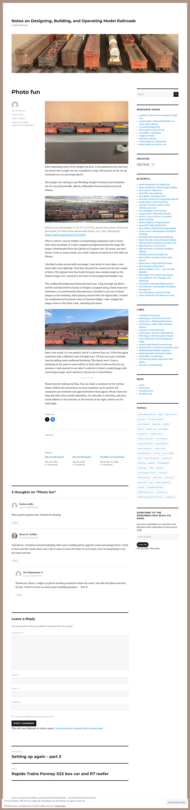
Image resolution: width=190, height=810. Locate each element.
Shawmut (169, 477)
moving (156, 453)
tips (151, 482)
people (151, 463)
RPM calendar (144, 477)
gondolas (163, 429)
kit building (161, 439)
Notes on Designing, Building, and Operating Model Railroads (74, 20)
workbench (170, 497)
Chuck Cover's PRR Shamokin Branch (155, 321)
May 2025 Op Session (54, 457)
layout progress (145, 448)
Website (16, 702)
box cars (141, 419)
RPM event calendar (147, 139)
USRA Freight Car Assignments (152, 141)
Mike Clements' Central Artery (152, 246)
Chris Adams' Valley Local (150, 190)
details (166, 424)
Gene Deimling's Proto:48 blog (152, 211)
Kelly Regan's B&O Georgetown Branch (156, 336)
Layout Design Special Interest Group (155, 344)
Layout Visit (159, 448)
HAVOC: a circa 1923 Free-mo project (155, 216)
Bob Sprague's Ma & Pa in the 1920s (155, 318)
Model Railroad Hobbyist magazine (154, 350)
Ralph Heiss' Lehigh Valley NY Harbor (155, 263)
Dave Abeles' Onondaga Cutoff (152, 196)
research (160, 468)
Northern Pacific (152, 458)
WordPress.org (145, 394)
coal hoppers (143, 424)
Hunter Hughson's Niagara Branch (154, 222)
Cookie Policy (60, 806)
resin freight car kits (147, 473)
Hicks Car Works (146, 219)
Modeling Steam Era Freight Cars (153, 254)
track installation (163, 482)
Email (16, 688)
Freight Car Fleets (147, 136)
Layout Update (18, 118)
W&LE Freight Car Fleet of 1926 (152, 144)
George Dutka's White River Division (155, 214)
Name (16, 675)
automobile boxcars (147, 414)
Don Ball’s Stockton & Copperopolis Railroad (158, 199)
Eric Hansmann (19, 110)
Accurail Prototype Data (149, 127)
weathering (161, 492)
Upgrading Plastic (155, 487)
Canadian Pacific (155, 419)
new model (168, 453)
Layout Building (145, 443)
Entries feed (144, 388)
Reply (15, 522)
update (141, 487)
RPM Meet (157, 477)
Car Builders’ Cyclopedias (150, 133)
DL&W (141, 429)
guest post (142, 434)
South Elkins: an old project (151, 356)
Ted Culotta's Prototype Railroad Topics (156, 284)
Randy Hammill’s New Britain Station (155, 353)
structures (142, 482)
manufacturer (144, 453)
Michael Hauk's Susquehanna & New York (157, 243)
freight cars (17, 122)
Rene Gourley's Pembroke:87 (152, 266)
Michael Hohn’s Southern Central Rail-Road (158, 347)
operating (166, 458)
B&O (161, 414)
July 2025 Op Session (81, 457)
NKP (140, 458)
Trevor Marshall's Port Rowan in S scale (156, 295)
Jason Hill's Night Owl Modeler (152, 225)
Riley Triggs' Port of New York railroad (156, 275)
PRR (151, 468)
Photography (28, 125)
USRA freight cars (145, 492)
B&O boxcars (171, 414)
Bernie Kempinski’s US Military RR (154, 184)
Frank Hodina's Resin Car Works (153, 202)
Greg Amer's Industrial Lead (151, 330)
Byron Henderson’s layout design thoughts (158, 187)
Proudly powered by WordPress (82, 798)
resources (162, 473)
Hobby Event (156, 434)
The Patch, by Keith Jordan (150, 365)
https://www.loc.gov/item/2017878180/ (65, 234)
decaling (156, 424)
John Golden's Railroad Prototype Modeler (157, 228)
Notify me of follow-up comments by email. (34, 716)
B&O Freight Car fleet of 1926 (152, 130)
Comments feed (146, 391)
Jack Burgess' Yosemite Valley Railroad (156, 333)
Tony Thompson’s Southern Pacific (155, 292)
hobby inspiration (146, 439)
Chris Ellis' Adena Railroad (150, 193)
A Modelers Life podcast (149, 315)
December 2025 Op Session (112, 457)
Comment (18, 633)
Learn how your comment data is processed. (79, 728)
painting (142, 463)
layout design (161, 443)
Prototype (142, 468)
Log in (142, 385)
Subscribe (142, 545)
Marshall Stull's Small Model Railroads (156, 237)
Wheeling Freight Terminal (150, 497)
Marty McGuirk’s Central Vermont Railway (158, 240)
